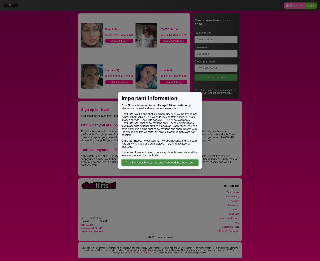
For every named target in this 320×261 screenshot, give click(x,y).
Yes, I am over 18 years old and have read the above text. (160, 162)
